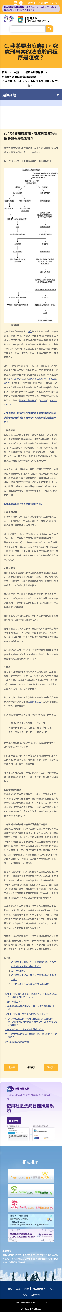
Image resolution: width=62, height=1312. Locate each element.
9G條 (8, 404)
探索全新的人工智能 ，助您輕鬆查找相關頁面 (30, 8)
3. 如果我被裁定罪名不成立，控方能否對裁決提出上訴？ (30, 1008)
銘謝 (25, 1294)
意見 (52, 1288)
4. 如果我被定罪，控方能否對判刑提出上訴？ (26, 1013)
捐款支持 (30, 3)
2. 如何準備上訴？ (13, 1001)
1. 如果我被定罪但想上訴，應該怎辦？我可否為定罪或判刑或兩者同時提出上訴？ (31, 995)
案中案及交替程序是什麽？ (18, 1041)
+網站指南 (43, 3)
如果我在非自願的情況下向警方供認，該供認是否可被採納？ (31, 1035)
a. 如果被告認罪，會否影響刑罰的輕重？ (24, 1029)
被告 (30, 331)
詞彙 (26, 1288)
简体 (57, 3)
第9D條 (53, 400)
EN (51, 3)
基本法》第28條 (16, 378)
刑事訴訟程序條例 (27, 400)
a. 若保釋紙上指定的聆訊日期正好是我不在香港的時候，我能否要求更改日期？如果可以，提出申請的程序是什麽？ (31, 1021)
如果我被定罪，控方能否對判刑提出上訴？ (31, 983)
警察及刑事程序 (34, 72)
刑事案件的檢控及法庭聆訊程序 (19, 76)
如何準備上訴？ (18, 970)
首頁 (4, 72)
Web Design (25, 1309)
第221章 (43, 400)
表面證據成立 (34, 701)
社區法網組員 (39, 1288)
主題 (16, 72)
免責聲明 (35, 1294)
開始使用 (13, 1120)
